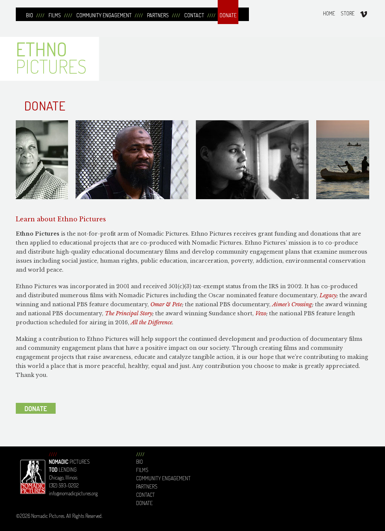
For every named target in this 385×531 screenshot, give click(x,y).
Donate (144, 503)
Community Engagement (163, 478)
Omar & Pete (166, 304)
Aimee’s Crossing (292, 304)
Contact (145, 495)
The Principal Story (128, 313)
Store (348, 13)
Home (329, 13)
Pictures (51, 57)
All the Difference (151, 322)
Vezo (260, 313)
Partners (146, 486)
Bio (139, 461)
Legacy (328, 295)
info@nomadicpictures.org (73, 493)
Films (142, 470)
